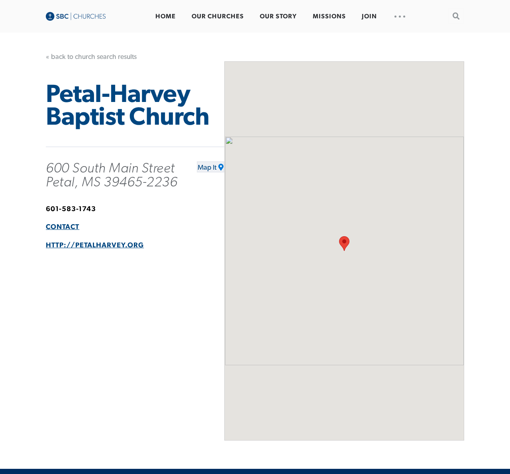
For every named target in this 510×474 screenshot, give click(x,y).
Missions (329, 16)
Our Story (278, 16)
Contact (62, 227)
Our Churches (218, 16)
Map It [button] (207, 167)
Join (369, 16)
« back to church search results (91, 57)
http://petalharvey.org (95, 245)
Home (165, 16)
